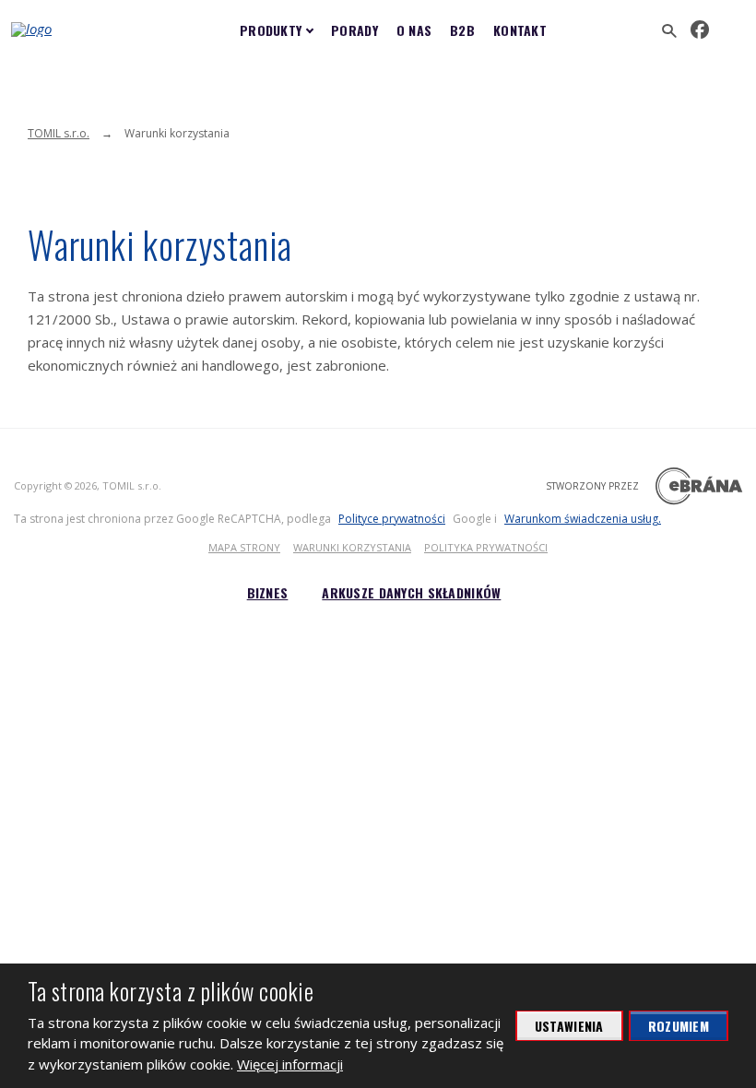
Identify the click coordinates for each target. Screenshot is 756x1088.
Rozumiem (678, 1025)
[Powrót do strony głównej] (71, 29)
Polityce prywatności (391, 518)
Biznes (268, 592)
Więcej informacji (290, 1064)
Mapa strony (244, 547)
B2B (462, 30)
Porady (354, 30)
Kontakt (520, 30)
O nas (413, 30)
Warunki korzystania (352, 547)
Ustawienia (569, 1025)
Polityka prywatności (486, 547)
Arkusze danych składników (411, 592)
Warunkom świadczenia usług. (582, 518)
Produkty (270, 30)
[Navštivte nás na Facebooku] (700, 29)
